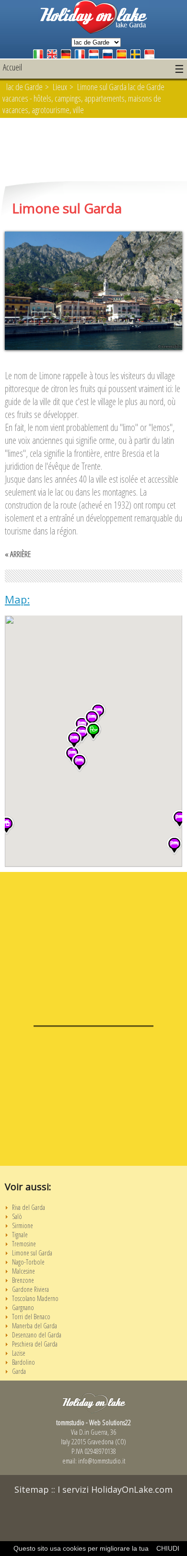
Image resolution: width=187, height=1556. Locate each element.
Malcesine (23, 1271)
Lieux (60, 87)
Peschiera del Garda (35, 1343)
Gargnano (23, 1307)
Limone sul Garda (32, 1252)
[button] (174, 845)
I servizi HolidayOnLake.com (115, 1489)
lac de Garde (24, 87)
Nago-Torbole (28, 1261)
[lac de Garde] (93, 31)
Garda (19, 1371)
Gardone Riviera (30, 1289)
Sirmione (22, 1225)
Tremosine (24, 1243)
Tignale (20, 1234)
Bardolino (23, 1362)
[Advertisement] (93, 150)
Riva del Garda (28, 1207)
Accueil (12, 67)
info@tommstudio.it (101, 1460)
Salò (17, 1216)
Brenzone (23, 1280)
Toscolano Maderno (35, 1298)
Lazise (18, 1353)
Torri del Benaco (31, 1316)
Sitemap (31, 1489)
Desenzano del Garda (36, 1334)
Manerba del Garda (34, 1325)
